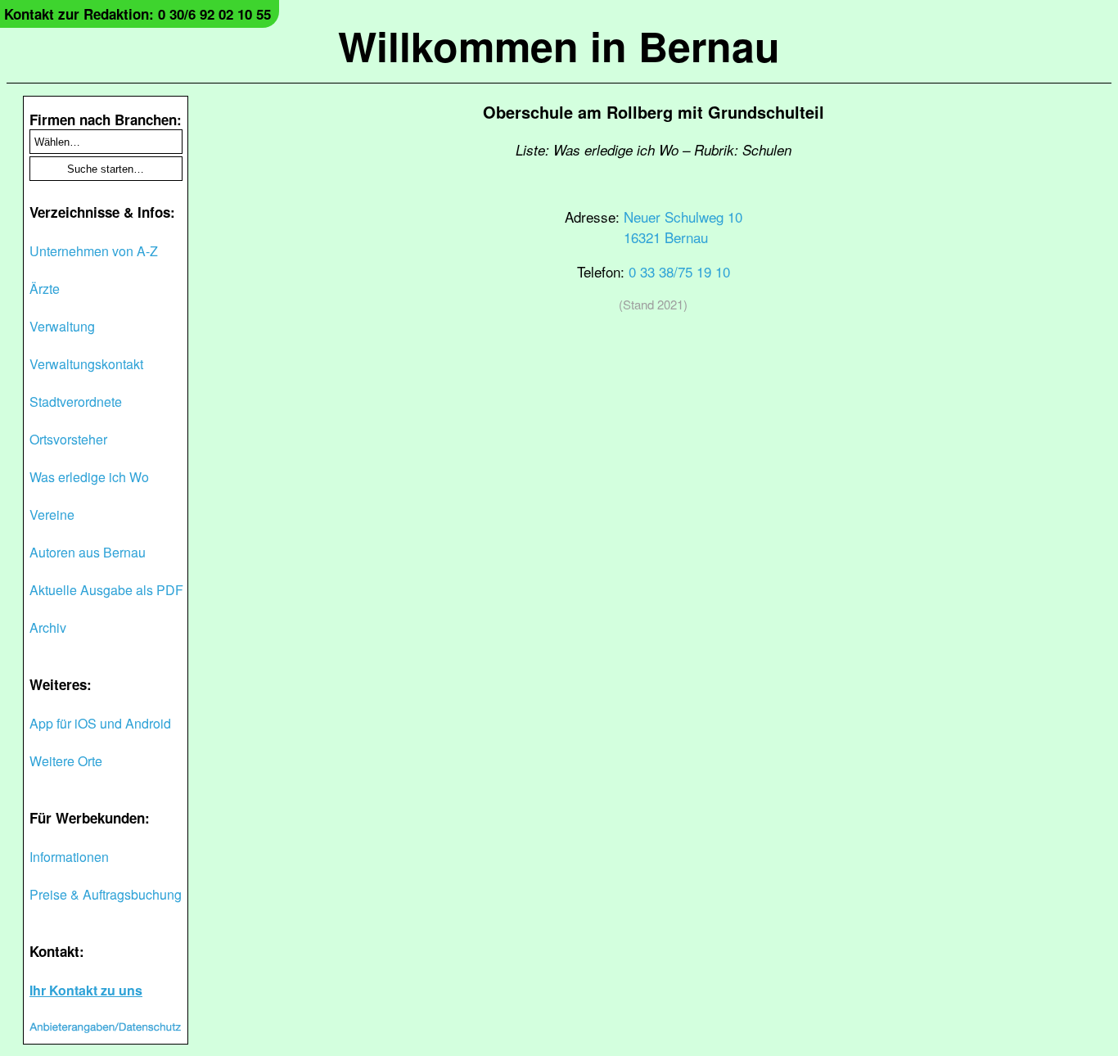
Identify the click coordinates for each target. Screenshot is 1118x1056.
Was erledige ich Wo (89, 476)
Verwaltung (62, 326)
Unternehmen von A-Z (93, 250)
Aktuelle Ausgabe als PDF (106, 589)
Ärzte (44, 288)
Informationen (69, 856)
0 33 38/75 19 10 (679, 271)
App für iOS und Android (100, 723)
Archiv (47, 627)
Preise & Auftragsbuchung (105, 894)
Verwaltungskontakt (86, 363)
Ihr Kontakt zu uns (85, 990)
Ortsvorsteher (68, 439)
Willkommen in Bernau (559, 45)
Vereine (51, 514)
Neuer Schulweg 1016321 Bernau (683, 226)
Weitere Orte (65, 760)
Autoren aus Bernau (87, 552)
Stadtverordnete (75, 401)
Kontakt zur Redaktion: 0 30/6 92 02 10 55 (137, 14)
